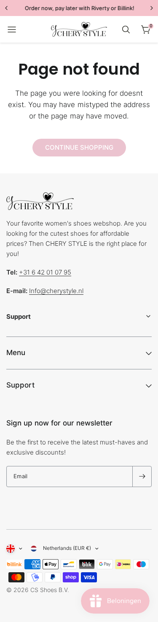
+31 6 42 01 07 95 (45, 272)
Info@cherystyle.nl (56, 291)
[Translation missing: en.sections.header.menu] (12, 29)
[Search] (126, 29)
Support (20, 385)
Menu (15, 352)
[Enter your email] (142, 476)
